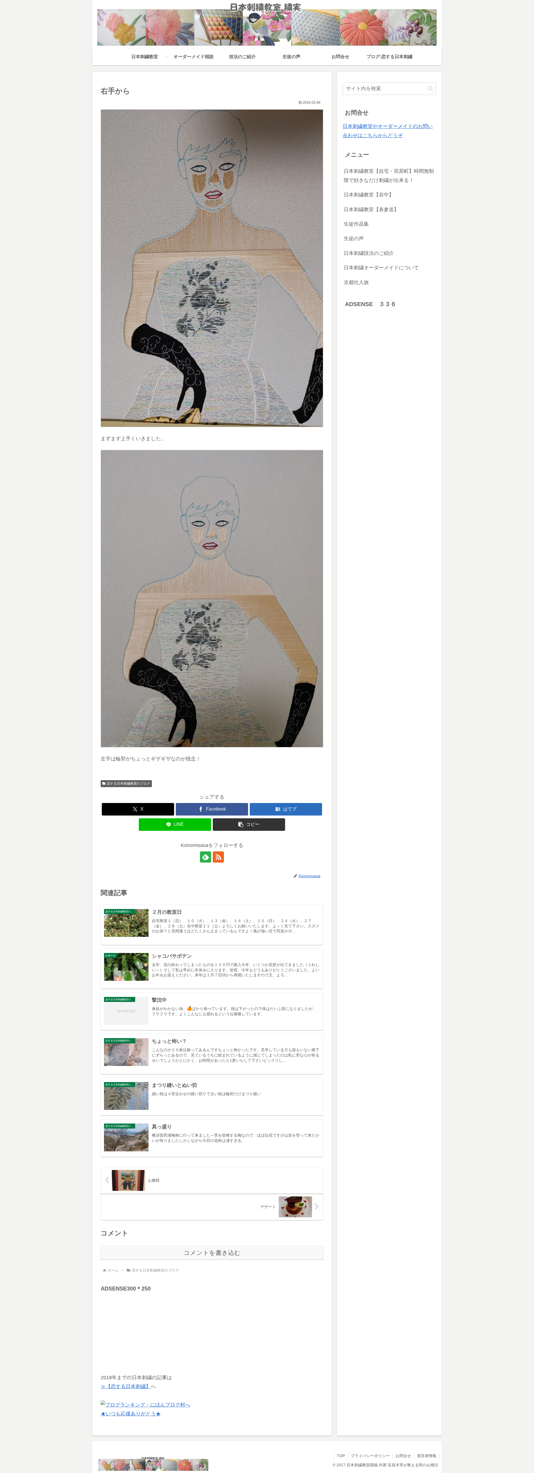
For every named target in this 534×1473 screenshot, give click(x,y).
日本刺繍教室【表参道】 (371, 209)
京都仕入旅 (356, 282)
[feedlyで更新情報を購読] (205, 857)
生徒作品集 (356, 224)
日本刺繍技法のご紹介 (369, 253)
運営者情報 (426, 1456)
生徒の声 (354, 238)
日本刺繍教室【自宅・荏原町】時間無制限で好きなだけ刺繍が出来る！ (389, 175)
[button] (249, 824)
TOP (341, 1456)
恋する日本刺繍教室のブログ (128, 783)
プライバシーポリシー (370, 1456)
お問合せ (403, 1456)
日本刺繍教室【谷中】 (369, 195)
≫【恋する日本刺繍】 (126, 1386)
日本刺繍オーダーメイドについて (381, 267)
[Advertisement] (142, 1328)
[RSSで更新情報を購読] (218, 857)
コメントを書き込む (212, 1252)
